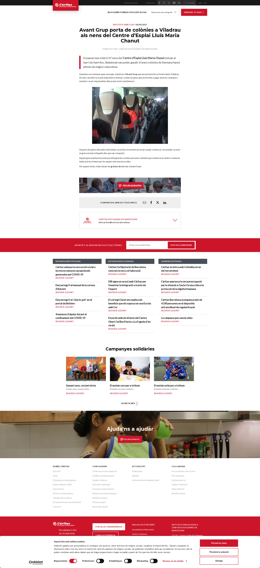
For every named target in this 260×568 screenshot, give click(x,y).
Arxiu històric (58, 489)
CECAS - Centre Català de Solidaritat (187, 535)
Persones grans (99, 502)
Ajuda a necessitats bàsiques (104, 493)
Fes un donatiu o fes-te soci (183, 471)
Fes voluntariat (178, 476)
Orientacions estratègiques (64, 480)
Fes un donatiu (131, 439)
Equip (55, 476)
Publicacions (137, 471)
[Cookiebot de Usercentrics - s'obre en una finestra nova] (36, 563)
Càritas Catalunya (139, 534)
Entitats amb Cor (123, 24)
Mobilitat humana (99, 498)
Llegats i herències (180, 484)
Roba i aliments (178, 489)
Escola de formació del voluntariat (67, 502)
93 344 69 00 (68, 533)
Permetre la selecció (219, 552)
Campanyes (150, 3)
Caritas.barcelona (131, 3)
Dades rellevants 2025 (62, 484)
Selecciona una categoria (162, 12)
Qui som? (57, 471)
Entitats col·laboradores (63, 493)
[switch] (100, 561)
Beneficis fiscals (178, 493)
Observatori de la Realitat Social (145, 480)
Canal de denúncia (105, 535)
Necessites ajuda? (100, 507)
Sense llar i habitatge (101, 484)
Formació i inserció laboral (103, 489)
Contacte (57, 507)
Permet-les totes (219, 543)
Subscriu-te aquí (193, 12)
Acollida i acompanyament (103, 476)
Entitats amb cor (179, 480)
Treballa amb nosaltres (62, 498)
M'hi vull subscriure (181, 245)
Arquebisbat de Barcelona (143, 529)
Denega (219, 561)
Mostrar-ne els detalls (173, 561)
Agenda (135, 476)
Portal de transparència (108, 527)
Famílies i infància (99, 480)
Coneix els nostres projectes (104, 471)
